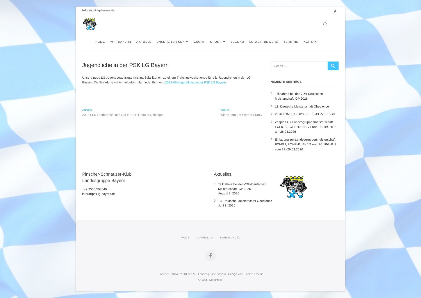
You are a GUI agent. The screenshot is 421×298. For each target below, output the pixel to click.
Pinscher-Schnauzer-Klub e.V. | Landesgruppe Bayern (192, 274)
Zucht (199, 41)
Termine (291, 41)
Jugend (237, 41)
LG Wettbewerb (263, 41)
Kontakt (311, 41)
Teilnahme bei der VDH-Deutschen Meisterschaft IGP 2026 (242, 186)
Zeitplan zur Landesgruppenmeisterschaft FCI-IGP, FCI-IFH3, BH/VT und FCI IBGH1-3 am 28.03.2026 (305, 127)
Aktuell (143, 41)
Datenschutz (230, 237)
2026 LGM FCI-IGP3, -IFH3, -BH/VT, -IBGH (305, 114)
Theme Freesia (253, 274)
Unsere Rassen (171, 41)
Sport (215, 41)
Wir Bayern (120, 41)
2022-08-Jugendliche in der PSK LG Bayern (195, 82)
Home (100, 41)
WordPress (216, 279)
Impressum (205, 237)
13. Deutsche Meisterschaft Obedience (302, 106)
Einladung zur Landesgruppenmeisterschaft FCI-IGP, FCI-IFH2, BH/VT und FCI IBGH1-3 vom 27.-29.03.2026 (305, 144)
